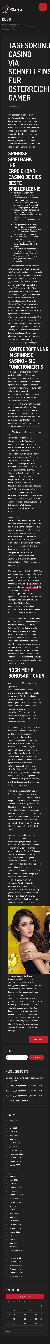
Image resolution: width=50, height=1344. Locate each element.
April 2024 (14, 1213)
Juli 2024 (13, 1206)
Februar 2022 (15, 1258)
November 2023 (16, 1221)
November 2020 (16, 1265)
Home (4, 24)
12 (19, 1315)
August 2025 (15, 1165)
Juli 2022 (13, 1254)
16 (41, 1315)
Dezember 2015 (16, 1273)
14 (30, 1315)
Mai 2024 (13, 1209)
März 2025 (14, 1183)
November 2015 (16, 1276)
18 (14, 1319)
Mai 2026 (13, 1131)
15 (36, 1315)
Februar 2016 (15, 1269)
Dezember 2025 (16, 1150)
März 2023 (14, 1243)
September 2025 (16, 1161)
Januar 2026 (14, 1146)
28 (30, 1323)
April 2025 (14, 1180)
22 (36, 1319)
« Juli (8, 1331)
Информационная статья (17, 1101)
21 (30, 1319)
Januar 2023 (14, 1247)
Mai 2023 (13, 1239)
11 (14, 1315)
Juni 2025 (13, 1172)
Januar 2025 (14, 1191)
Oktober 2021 (15, 1261)
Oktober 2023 (15, 1224)
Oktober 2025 (15, 1157)
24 (8, 1323)
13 (25, 1315)
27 (25, 1323)
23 (41, 1319)
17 (8, 1319)
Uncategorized (14, 24)
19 (19, 1319)
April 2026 (14, 1135)
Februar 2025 (15, 1187)
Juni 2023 (13, 1235)
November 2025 (16, 1154)
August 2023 (15, 1232)
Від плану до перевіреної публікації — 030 (24, 1085)
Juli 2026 (13, 1124)
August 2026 (15, 1120)
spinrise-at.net (32, 587)
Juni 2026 (13, 1128)
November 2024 (16, 1198)
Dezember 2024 (16, 1195)
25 (14, 1323)
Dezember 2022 (16, 1250)
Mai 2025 (13, 1176)
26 (19, 1323)
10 (8, 1315)
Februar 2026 (15, 1143)
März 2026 (14, 1139)
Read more (38, 1039)
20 (25, 1319)
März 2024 (14, 1217)
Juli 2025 (13, 1169)
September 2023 (16, 1228)
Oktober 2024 (15, 1202)
